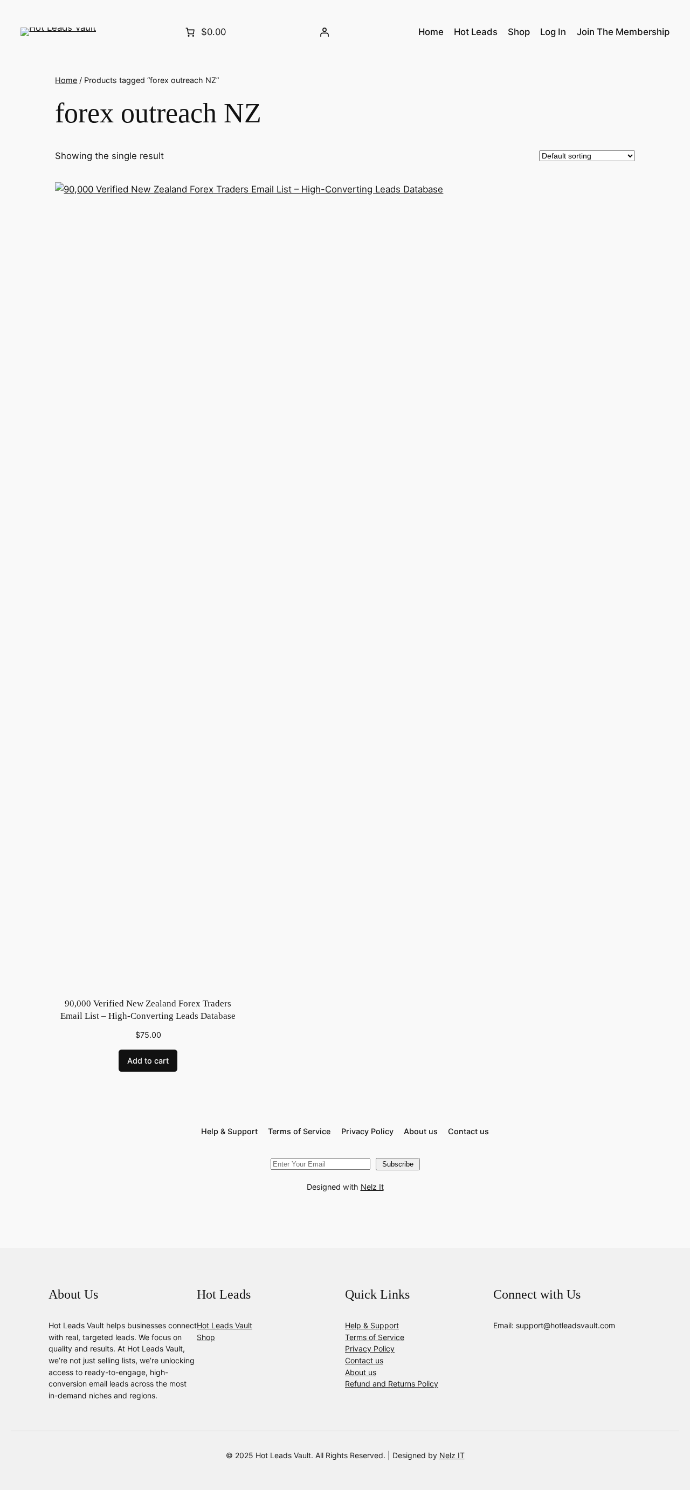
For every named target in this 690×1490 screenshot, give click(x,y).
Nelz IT (452, 1455)
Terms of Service (374, 1337)
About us (360, 1372)
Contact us (364, 1360)
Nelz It (372, 1186)
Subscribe (397, 1164)
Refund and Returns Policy (391, 1383)
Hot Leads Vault (224, 1325)
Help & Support (372, 1325)
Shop (206, 1337)
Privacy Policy (370, 1348)
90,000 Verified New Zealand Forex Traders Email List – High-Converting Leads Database (148, 1010)
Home (66, 80)
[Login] (324, 31)
